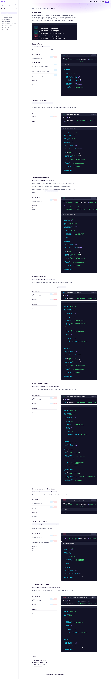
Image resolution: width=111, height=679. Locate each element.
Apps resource (37, 664)
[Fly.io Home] (2, 2)
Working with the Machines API (40, 662)
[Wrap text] (94, 58)
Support (95, 1)
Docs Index (3, 8)
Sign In (102, 1)
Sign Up (107, 1)
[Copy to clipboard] (96, 58)
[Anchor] (31, 44)
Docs (33, 8)
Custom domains (37, 659)
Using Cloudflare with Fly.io (40, 660)
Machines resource (38, 666)
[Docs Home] (4, 2)
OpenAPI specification (38, 667)
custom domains (69, 20)
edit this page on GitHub (59, 674)
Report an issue (50, 674)
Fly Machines (38, 8)
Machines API (45, 8)
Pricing (91, 1)
